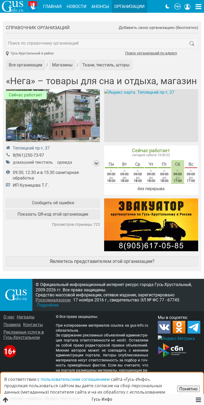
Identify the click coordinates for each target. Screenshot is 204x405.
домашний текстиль (33, 162)
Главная (52, 6)
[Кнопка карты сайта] (198, 6)
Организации (129, 6)
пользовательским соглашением (75, 379)
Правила (12, 324)
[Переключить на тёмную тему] (167, 6)
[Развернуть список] (96, 163)
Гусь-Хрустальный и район (32, 53)
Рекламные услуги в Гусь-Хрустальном (23, 335)
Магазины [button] (62, 64)
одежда (64, 162)
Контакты (33, 324)
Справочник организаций (38, 27)
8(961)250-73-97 (28, 155)
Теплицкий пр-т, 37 (31, 148)
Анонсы (100, 6)
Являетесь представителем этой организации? (102, 261)
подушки (63, 167)
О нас (8, 316)
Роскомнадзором (53, 299)
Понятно (188, 389)
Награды (26, 316)
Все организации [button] (25, 64)
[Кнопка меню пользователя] (187, 6)
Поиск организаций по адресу (151, 53)
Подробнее (47, 305)
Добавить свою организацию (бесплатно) (158, 27)
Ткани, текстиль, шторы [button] (105, 64)
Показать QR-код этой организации (53, 214)
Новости (76, 6)
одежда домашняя (31, 167)
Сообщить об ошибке (53, 202)
